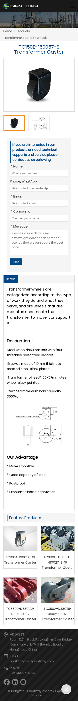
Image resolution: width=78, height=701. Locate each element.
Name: (16, 167)
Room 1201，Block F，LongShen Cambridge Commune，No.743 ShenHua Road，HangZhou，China (41, 644)
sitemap (42, 695)
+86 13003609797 (22, 673)
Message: (19, 227)
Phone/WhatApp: (23, 182)
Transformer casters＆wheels (25, 38)
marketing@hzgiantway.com (32, 661)
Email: (16, 197)
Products (23, 31)
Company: (20, 212)
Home (7, 31)
